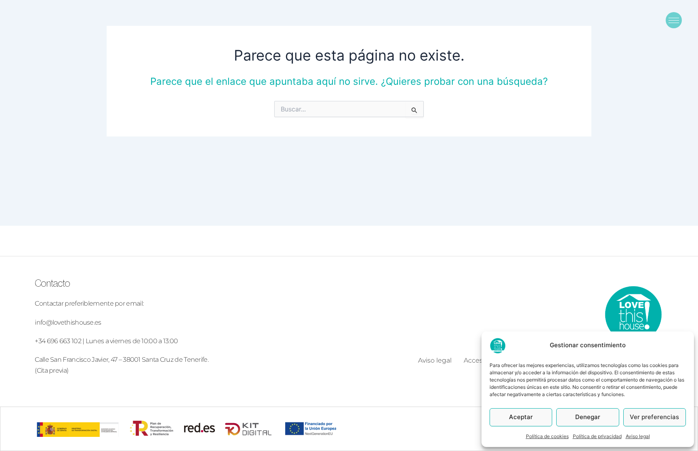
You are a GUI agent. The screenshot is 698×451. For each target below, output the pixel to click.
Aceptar (521, 417)
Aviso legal (638, 436)
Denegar (587, 417)
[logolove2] (633, 314)
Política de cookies (547, 436)
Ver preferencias (654, 417)
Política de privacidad (597, 436)
